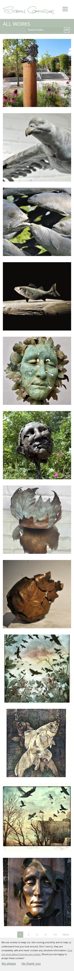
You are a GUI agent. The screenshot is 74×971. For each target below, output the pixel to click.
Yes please (8, 964)
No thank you (31, 964)
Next (65, 935)
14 (55, 935)
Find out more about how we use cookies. (36, 953)
